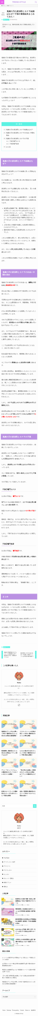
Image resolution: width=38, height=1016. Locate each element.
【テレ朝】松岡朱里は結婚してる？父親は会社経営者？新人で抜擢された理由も (18, 976)
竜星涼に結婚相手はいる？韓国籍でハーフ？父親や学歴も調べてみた (18, 970)
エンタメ (6, 874)
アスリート (7, 866)
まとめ (8, 147)
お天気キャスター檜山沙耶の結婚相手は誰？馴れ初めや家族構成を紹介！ (18, 964)
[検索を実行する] (34, 806)
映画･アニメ (6, 19)
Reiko (19, 683)
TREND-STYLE (19, 2)
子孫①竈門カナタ (15, 141)
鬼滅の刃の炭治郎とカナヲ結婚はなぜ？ (19, 129)
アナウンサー (8, 870)
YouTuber (6, 858)
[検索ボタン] (36, 2)
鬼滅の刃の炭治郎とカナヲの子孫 (17, 138)
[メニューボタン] (2, 2)
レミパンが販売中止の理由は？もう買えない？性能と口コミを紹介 (18, 958)
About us (27, 1010)
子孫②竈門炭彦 (14, 144)
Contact (22, 1010)
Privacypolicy (15, 1010)
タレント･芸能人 (9, 878)
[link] (19, 705)
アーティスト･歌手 (9, 862)
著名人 (6, 886)
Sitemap (9, 1010)
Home (3, 1010)
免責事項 (33, 1010)
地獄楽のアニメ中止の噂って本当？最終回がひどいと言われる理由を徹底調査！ (18, 982)
